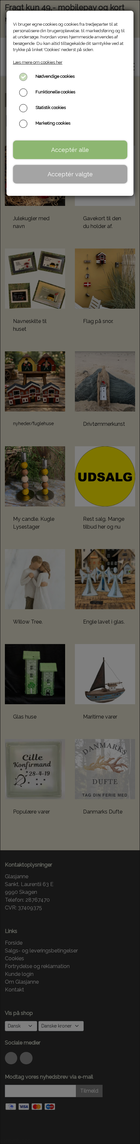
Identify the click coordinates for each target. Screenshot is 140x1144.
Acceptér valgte (70, 174)
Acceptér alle (70, 149)
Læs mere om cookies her (38, 62)
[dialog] (70, 572)
